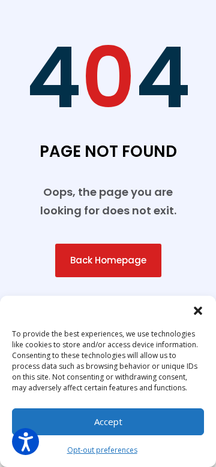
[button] (198, 311)
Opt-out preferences (102, 450)
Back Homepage (108, 260)
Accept (108, 421)
